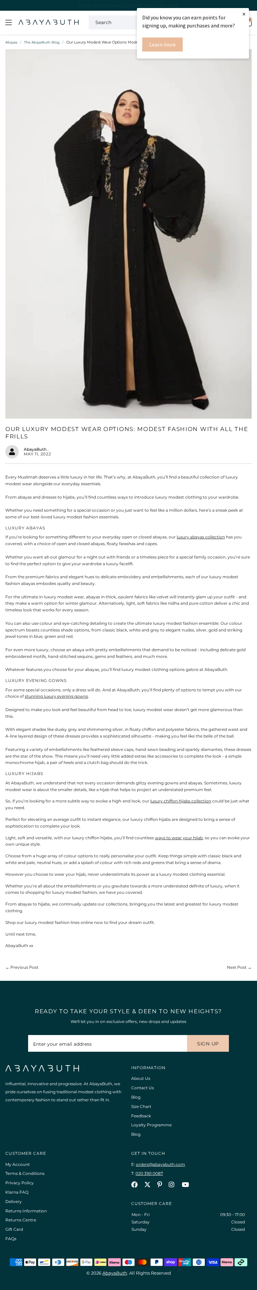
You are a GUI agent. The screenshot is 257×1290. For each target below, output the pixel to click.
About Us (140, 1078)
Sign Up (208, 1044)
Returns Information (26, 1210)
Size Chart (141, 1106)
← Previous (21, 967)
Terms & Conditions (25, 1173)
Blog (136, 1097)
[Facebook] (134, 1184)
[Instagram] (172, 1184)
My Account (17, 1164)
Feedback (141, 1115)
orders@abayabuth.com (160, 1164)
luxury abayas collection (201, 536)
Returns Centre (20, 1219)
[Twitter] (147, 1184)
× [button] (244, 14)
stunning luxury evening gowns (56, 696)
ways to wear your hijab (179, 837)
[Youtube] (185, 1184)
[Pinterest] (159, 1184)
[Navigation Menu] (8, 22)
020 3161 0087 (149, 1173)
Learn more (162, 44)
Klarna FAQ (16, 1192)
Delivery (13, 1201)
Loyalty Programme (151, 1124)
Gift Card (14, 1229)
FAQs (10, 1238)
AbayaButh (48, 22)
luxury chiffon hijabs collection (180, 800)
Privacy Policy (19, 1182)
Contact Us (142, 1087)
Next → (239, 967)
